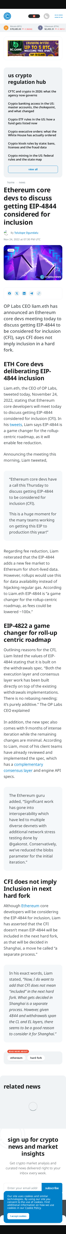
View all (33, 169)
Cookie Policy (33, 1208)
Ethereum (30, 905)
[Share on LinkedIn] (24, 293)
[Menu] (58, 16)
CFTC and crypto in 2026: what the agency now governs (32, 93)
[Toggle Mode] (47, 16)
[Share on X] (17, 293)
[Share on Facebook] (9, 293)
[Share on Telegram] (31, 293)
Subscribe (52, 1188)
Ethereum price (51, 28)
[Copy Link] (39, 293)
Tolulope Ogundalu (26, 232)
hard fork (36, 1058)
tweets (16, 424)
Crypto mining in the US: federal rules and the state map (31, 157)
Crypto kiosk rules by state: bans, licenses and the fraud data (31, 145)
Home (10, 182)
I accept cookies (18, 1216)
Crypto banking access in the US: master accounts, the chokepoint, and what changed (32, 107)
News (22, 182)
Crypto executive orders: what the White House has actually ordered (32, 133)
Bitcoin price (18, 28)
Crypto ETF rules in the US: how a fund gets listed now (31, 121)
